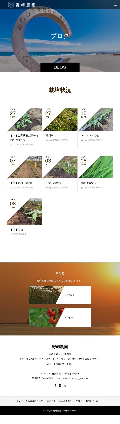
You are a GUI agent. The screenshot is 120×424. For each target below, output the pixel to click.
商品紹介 (51, 401)
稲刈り (49, 135)
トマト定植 (16, 229)
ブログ (79, 401)
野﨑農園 (60, 347)
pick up (13, 144)
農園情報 (29, 144)
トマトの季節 (53, 183)
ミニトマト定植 (90, 135)
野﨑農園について (34, 401)
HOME (18, 401)
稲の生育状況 (88, 183)
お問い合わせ (92, 401)
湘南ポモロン (65, 401)
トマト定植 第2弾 (21, 183)
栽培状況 (20, 144)
